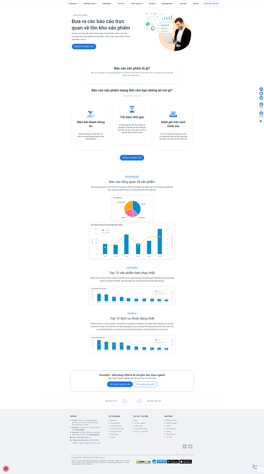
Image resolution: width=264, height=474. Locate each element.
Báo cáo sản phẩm (80, 15)
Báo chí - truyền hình (141, 431)
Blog (136, 420)
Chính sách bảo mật (117, 429)
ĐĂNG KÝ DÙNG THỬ (84, 46)
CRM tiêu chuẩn (171, 420)
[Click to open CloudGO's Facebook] (261, 89)
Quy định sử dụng (116, 426)
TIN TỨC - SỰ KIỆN (140, 416)
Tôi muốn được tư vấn (120, 384)
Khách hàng (114, 434)
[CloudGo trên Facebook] (185, 446)
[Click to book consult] (261, 104)
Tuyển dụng (138, 426)
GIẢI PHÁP (168, 416)
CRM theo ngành (171, 423)
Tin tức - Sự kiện (140, 423)
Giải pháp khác (170, 434)
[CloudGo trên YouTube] (190, 446)
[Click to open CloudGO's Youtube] (261, 98)
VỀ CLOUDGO (114, 416)
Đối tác (113, 437)
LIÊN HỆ (73, 416)
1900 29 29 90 (94, 440)
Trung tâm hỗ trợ (116, 431)
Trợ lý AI (168, 426)
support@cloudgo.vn (83, 437)
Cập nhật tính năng (141, 429)
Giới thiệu (113, 420)
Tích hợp (169, 437)
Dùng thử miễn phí (211, 4)
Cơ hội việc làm (115, 423)
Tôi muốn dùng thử (145, 384)
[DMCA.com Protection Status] (143, 461)
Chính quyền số (171, 429)
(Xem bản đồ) (79, 429)
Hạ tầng (168, 431)
